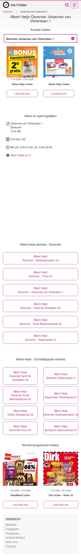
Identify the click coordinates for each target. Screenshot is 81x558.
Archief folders (15, 537)
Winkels (11, 524)
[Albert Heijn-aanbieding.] (58, 62)
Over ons (12, 542)
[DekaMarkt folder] (20, 469)
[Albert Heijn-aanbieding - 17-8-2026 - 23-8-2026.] (22, 62)
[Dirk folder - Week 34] (60, 469)
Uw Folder (19, 4)
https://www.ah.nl (20, 155)
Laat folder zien (22, 93)
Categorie (12, 529)
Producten (12, 533)
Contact (11, 546)
